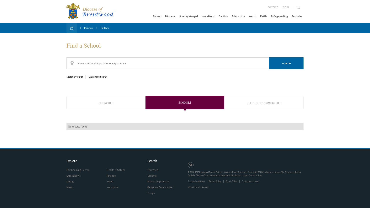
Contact (273, 7)
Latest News (73, 175)
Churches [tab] (105, 103)
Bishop (157, 16)
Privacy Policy (215, 181)
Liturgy (70, 181)
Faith (263, 16)
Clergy (151, 193)
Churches (152, 170)
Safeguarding (279, 16)
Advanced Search (97, 76)
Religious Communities (160, 187)
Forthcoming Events (78, 170)
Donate (297, 16)
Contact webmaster (250, 181)
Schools (152, 175)
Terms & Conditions (196, 181)
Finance (111, 175)
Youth (252, 16)
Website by (198, 187)
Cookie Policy (231, 181)
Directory (88, 27)
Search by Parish (74, 76)
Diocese (170, 16)
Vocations (208, 16)
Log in (285, 7)
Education (238, 16)
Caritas (223, 16)
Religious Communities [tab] (263, 103)
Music (69, 187)
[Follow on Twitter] (191, 165)
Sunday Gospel (188, 16)
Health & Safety (116, 170)
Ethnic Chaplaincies (158, 181)
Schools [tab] (184, 102)
